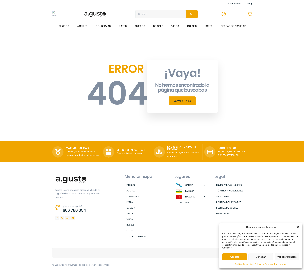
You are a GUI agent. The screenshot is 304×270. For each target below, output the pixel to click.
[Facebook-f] (57, 218)
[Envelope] (72, 218)
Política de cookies (244, 264)
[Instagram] (62, 218)
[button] (297, 227)
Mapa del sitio (224, 213)
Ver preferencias (287, 256)
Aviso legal (281, 264)
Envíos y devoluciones (229, 185)
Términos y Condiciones (229, 190)
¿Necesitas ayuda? (72, 206)
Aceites (82, 26)
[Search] (192, 14)
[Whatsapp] (67, 218)
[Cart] (250, 14)
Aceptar (234, 256)
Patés (123, 26)
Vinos (175, 26)
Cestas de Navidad (233, 26)
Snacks (158, 26)
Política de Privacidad (265, 264)
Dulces (192, 26)
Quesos (140, 26)
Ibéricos (63, 26)
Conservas (103, 26)
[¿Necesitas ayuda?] (57, 207)
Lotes (208, 26)
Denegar (261, 256)
